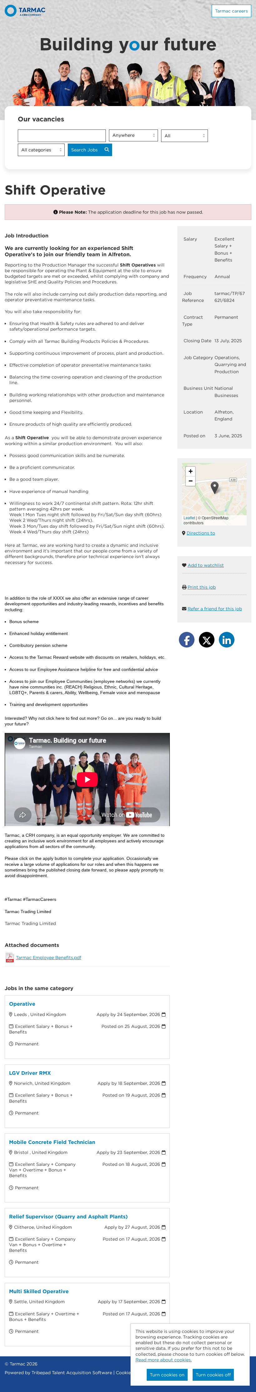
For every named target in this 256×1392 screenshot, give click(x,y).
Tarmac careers (231, 11)
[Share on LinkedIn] (226, 640)
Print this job (202, 587)
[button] (215, 487)
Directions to (201, 533)
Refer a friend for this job (215, 609)
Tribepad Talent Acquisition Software (72, 1372)
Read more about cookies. (163, 1360)
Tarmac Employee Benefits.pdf (48, 957)
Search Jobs (84, 150)
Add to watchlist (206, 565)
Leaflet (189, 517)
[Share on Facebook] (186, 640)
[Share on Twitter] (206, 640)
